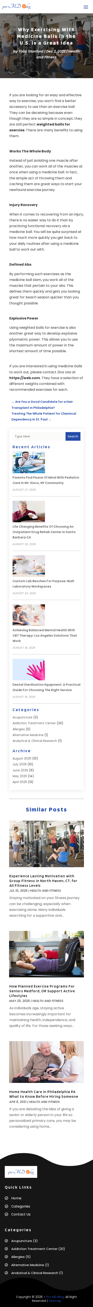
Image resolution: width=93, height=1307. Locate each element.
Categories (20, 1206)
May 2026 (20, 776)
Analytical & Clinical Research (35, 741)
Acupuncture (22, 717)
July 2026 (20, 764)
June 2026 (20, 770)
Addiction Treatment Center (34, 723)
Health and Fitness (45, 890)
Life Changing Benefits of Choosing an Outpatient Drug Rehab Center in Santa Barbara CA (44, 532)
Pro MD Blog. (55, 1297)
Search (73, 436)
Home (16, 1198)
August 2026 (22, 758)
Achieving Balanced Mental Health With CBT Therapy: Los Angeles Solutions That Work (45, 635)
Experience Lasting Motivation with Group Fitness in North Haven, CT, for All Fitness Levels (43, 881)
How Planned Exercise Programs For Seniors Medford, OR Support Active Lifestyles (42, 991)
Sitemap (54, 1301)
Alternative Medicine (28, 735)
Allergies (19, 729)
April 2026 (20, 782)
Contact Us (20, 1214)
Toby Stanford (31, 51)
